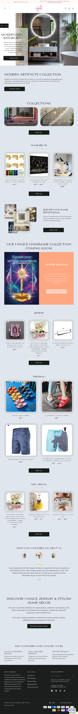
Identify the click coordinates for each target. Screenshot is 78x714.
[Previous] (2, 26)
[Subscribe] (73, 676)
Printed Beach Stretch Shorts (21, 459)
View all (39, 132)
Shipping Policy (32, 684)
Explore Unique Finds (39, 626)
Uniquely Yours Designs (14, 702)
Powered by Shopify (9, 705)
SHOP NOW (14, 58)
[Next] (6, 26)
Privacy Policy (31, 681)
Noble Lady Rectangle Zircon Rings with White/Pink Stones (15, 345)
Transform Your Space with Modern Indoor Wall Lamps (63, 182)
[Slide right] (41, 149)
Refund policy (31, 678)
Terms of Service (32, 687)
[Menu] (5, 8)
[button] (65, 8)
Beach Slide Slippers (21, 415)
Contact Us (30, 675)
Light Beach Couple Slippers (57, 415)
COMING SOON (14, 89)
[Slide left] (37, 149)
